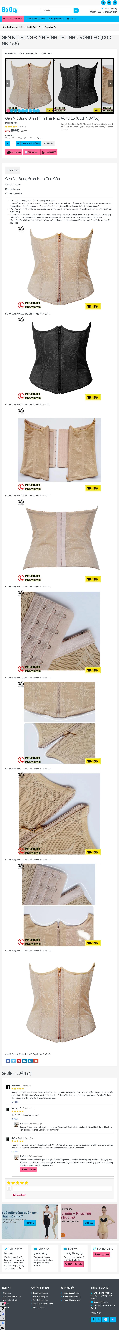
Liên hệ (72, 19)
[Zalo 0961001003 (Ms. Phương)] (3, 1313)
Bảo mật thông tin (40, 1296)
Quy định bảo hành (40, 1300)
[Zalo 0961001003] (105, 1319)
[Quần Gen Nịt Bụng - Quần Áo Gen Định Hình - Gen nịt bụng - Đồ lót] (9, 10)
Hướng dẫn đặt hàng (71, 1293)
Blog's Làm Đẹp (57, 19)
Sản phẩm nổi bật (10, 1300)
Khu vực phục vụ (39, 1307)
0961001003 (15, 152)
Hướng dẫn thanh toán (72, 1296)
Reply (15, 1102)
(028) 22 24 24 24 (75, 1264)
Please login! (20, 1195)
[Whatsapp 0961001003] (98, 1319)
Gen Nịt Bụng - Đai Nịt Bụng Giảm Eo (41, 27)
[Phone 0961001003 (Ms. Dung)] (3, 1308)
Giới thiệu (7, 1293)
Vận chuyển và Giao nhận (43, 1304)
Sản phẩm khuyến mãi (36, 19)
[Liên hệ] (3, 1327)
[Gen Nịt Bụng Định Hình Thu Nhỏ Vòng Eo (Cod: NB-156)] (29, 85)
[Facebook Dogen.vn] (93, 1319)
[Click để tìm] (76, 10)
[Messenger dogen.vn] (3, 1322)
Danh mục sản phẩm (13, 19)
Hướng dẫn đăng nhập (72, 1300)
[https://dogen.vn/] (3, 27)
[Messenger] (113, 1319)
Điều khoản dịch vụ (40, 1293)
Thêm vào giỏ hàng (32, 143)
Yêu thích (49, 143)
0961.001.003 (30, 1169)
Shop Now (30, 1222)
